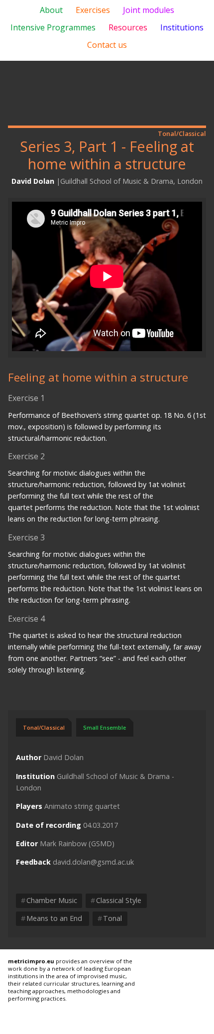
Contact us (107, 44)
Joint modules (148, 9)
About (51, 9)
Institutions (182, 27)
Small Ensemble (104, 727)
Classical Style (116, 900)
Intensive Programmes (53, 27)
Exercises (93, 9)
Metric (107, 93)
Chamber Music (49, 900)
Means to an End (52, 918)
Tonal (110, 918)
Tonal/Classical (44, 727)
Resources (127, 27)
